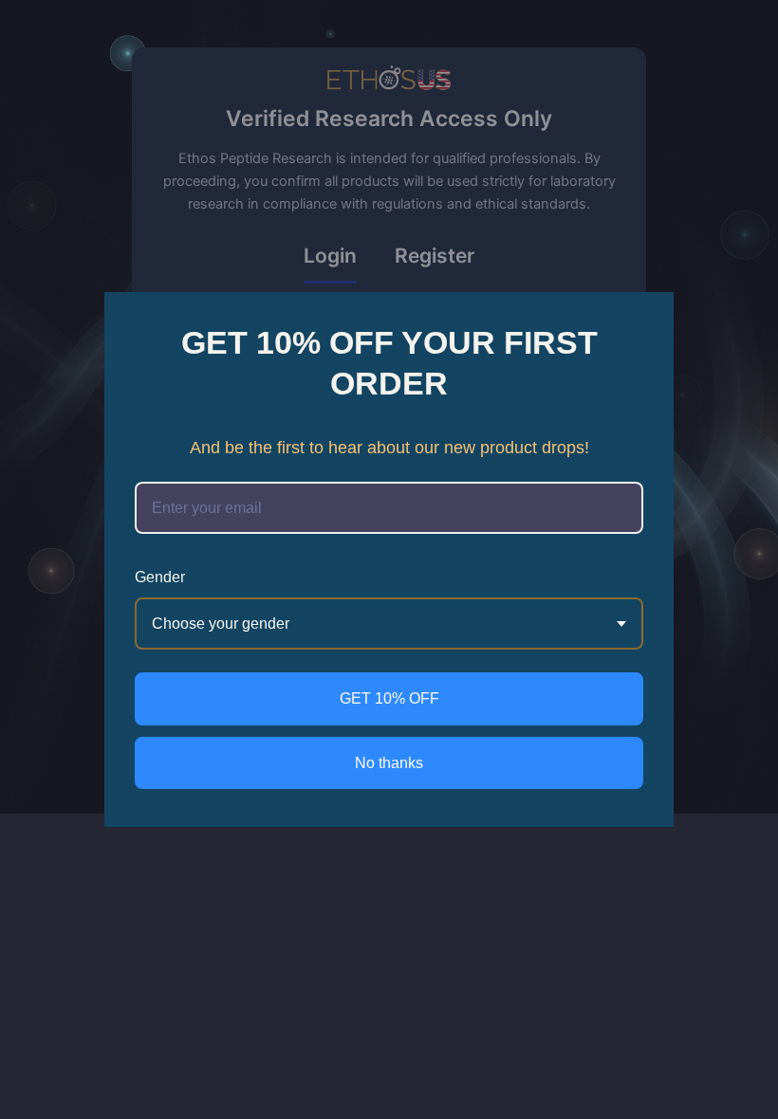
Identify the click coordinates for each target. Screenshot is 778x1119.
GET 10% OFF (389, 698)
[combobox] (389, 623)
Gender (160, 577)
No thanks (389, 763)
